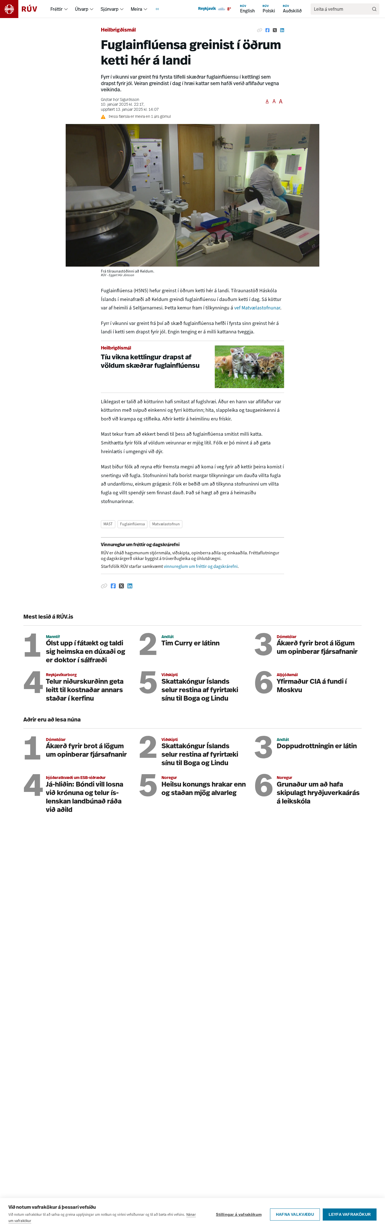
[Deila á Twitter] (275, 30)
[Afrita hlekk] (259, 30)
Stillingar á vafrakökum (239, 1214)
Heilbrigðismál (118, 30)
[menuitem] (66, 9)
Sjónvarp (109, 9)
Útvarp (81, 9)
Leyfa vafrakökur (350, 1214)
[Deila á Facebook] (267, 30)
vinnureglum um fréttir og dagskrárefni (201, 566)
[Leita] (374, 9)
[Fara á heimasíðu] (23, 9)
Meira (136, 9)
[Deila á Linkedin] (282, 30)
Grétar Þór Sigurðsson (120, 100)
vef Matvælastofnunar (257, 307)
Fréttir (56, 9)
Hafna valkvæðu (295, 1214)
